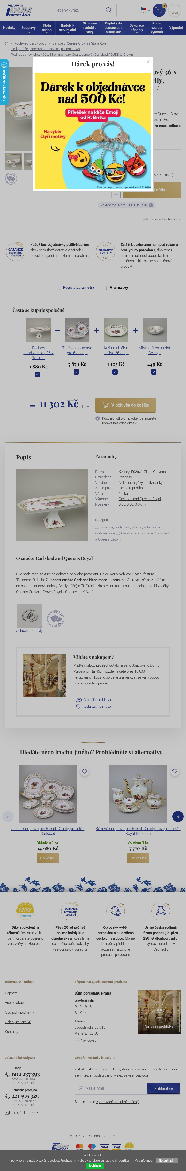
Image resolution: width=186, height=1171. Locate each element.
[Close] (148, 61)
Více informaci (144, 1160)
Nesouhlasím (167, 1160)
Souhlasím (94, 1165)
